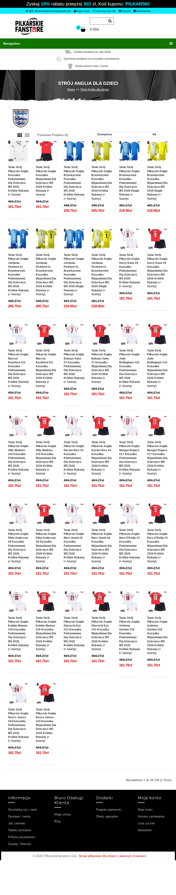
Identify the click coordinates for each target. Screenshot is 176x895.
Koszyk (126, 11)
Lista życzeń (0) (106, 11)
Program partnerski (108, 809)
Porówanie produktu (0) (52, 135)
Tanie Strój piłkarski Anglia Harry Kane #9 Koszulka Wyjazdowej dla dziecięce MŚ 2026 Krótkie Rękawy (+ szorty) (157, 270)
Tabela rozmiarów (19, 830)
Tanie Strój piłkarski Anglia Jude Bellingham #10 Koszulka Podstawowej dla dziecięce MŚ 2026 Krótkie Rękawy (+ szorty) (129, 368)
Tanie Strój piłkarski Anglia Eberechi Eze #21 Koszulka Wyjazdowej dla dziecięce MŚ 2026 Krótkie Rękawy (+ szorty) (101, 633)
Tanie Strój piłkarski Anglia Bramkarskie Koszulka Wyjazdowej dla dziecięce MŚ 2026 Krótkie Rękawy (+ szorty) (101, 183)
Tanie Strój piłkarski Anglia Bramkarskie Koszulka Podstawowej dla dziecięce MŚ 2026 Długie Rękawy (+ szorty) (129, 183)
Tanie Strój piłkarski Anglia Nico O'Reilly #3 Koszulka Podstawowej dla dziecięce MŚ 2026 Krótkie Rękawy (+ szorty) (129, 545)
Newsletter (145, 830)
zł (27, 11)
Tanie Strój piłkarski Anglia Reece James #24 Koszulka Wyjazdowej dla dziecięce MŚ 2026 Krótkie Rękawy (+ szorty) (46, 725)
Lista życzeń (146, 823)
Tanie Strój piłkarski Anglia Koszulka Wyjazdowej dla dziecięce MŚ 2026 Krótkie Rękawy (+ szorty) (46, 181)
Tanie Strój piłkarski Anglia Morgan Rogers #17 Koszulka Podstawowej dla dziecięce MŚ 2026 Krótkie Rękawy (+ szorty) (129, 458)
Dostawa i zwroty (19, 816)
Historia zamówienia (151, 816)
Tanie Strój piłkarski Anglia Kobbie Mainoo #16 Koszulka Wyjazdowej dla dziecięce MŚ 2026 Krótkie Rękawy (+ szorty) (46, 633)
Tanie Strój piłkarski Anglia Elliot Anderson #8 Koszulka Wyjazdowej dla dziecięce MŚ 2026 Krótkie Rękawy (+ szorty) (46, 545)
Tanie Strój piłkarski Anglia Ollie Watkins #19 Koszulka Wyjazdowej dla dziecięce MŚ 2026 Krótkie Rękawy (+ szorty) (46, 458)
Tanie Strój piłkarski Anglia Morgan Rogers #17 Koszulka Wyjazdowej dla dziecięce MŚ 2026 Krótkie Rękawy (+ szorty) (157, 458)
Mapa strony (62, 814)
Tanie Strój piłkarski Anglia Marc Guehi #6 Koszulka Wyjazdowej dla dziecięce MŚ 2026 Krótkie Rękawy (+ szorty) (101, 545)
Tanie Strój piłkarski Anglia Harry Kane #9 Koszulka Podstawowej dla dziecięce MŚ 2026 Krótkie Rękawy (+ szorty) (129, 270)
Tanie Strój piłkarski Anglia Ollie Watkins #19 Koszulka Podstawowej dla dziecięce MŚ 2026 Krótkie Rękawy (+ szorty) (18, 458)
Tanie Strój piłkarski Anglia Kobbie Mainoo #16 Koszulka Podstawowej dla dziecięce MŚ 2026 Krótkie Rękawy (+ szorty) (18, 633)
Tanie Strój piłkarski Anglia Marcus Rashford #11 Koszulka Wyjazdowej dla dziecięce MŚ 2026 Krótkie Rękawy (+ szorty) (46, 368)
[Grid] (19, 135)
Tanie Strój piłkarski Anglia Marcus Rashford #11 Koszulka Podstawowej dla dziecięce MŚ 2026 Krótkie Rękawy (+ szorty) (18, 368)
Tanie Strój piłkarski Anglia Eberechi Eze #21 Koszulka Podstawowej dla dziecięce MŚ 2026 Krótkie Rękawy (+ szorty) (74, 633)
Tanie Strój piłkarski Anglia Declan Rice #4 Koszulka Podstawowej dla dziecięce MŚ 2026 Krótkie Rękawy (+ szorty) (74, 458)
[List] (27, 135)
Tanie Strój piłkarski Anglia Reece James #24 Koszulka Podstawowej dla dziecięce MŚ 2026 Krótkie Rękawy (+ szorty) (18, 725)
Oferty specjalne (107, 816)
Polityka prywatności (22, 837)
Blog (57, 821)
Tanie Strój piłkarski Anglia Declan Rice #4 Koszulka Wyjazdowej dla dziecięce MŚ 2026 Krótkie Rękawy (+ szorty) (101, 458)
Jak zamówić (16, 823)
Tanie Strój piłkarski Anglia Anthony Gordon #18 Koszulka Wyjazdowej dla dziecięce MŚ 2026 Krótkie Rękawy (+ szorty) (157, 635)
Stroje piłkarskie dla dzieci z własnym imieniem (112, 856)
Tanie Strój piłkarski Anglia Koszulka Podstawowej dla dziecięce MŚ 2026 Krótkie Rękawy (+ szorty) (18, 181)
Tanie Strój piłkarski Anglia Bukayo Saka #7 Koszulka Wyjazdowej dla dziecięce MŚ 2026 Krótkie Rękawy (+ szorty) (101, 366)
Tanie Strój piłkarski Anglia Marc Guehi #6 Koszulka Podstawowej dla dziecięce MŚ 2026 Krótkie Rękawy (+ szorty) (74, 545)
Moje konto (83, 11)
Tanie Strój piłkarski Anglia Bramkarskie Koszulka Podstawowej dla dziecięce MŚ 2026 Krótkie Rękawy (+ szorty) (74, 183)
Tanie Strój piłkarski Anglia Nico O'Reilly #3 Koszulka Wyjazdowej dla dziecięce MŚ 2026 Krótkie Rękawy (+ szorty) (157, 545)
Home (71, 89)
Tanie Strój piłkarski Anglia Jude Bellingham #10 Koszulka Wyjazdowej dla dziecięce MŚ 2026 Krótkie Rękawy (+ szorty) (157, 368)
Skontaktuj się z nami (22, 809)
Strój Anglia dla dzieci (94, 89)
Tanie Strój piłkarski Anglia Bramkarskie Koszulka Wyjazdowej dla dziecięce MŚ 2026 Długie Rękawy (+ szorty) (157, 183)
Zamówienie (143, 11)
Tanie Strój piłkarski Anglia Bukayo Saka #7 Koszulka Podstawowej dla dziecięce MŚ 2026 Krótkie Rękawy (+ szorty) (74, 366)
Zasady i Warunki (19, 844)
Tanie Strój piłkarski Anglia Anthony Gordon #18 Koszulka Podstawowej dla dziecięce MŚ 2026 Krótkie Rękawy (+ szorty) (129, 635)
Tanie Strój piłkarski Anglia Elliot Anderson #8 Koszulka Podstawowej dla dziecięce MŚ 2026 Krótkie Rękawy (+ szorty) (18, 545)
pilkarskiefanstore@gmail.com (52, 11)
